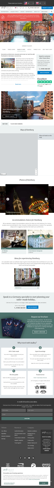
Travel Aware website (19, 437)
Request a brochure (39, 332)
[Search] (51, 11)
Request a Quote (9, 116)
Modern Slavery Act (32, 443)
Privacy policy (31, 437)
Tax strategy (31, 445)
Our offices (4, 431)
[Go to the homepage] (7, 7)
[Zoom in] (36, 170)
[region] (19, 154)
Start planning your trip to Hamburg (12, 110)
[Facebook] (20, 458)
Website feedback (5, 436)
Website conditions (32, 431)
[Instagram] (24, 458)
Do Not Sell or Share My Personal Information (9, 483)
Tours (3, 49)
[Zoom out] (36, 172)
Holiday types (14, 11)
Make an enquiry (44, 72)
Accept (43, 483)
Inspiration (29, 11)
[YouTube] (29, 458)
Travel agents (17, 443)
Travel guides (11, 49)
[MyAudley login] (23, 8)
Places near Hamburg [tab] (16, 124)
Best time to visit (47, 49)
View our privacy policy (34, 479)
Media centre (31, 448)
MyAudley (3, 433)
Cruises (22, 11)
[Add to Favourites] (50, 25)
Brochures (44, 11)
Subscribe (27, 418)
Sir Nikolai (5, 251)
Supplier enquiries (18, 440)
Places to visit (21, 49)
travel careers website (46, 449)
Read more (18, 84)
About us (36, 11)
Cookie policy (31, 440)
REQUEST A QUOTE (47, 7)
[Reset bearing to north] (36, 174)
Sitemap (3, 438)
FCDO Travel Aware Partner (40, 377)
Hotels (29, 49)
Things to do (37, 49)
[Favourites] (21, 8)
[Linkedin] (33, 458)
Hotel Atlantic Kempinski (35, 251)
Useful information (18, 431)
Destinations (4, 11)
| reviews (44, 84)
